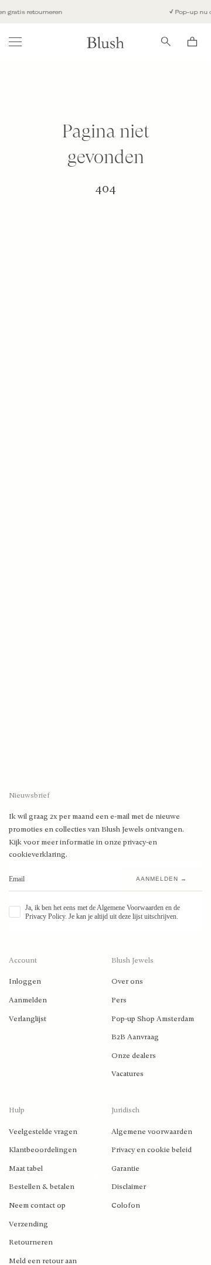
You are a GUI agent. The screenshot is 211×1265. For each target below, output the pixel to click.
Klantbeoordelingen (43, 1150)
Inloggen (25, 981)
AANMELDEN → (161, 878)
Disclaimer (128, 1187)
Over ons (127, 981)
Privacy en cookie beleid (151, 1150)
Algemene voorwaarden (151, 1132)
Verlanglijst (27, 1019)
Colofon (125, 1205)
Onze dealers (133, 1056)
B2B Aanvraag (135, 1037)
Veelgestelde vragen (43, 1132)
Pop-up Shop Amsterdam (152, 1019)
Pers (119, 1000)
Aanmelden (28, 1000)
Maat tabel (26, 1168)
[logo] (105, 41)
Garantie (125, 1168)
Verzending (28, 1224)
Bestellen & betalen (41, 1187)
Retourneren (31, 1242)
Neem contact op (37, 1205)
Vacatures (127, 1074)
